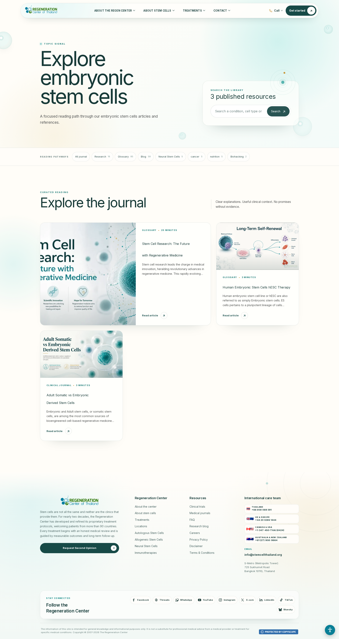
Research (102, 156)
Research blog (199, 526)
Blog (146, 156)
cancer (196, 156)
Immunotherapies (146, 552)
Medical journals (200, 513)
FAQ (192, 519)
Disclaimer (196, 546)
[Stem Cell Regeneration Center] (40, 10)
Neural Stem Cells (171, 156)
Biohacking (239, 156)
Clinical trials (197, 506)
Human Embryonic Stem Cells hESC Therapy (256, 287)
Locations (141, 526)
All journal (81, 156)
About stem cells (145, 513)
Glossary (125, 156)
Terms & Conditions (202, 552)
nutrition (216, 156)
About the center (146, 506)
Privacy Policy (199, 539)
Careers (195, 533)
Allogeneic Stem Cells (149, 539)
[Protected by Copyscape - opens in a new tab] (278, 631)
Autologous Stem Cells (149, 533)
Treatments (142, 519)
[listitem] (271, 508)
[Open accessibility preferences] (330, 630)
